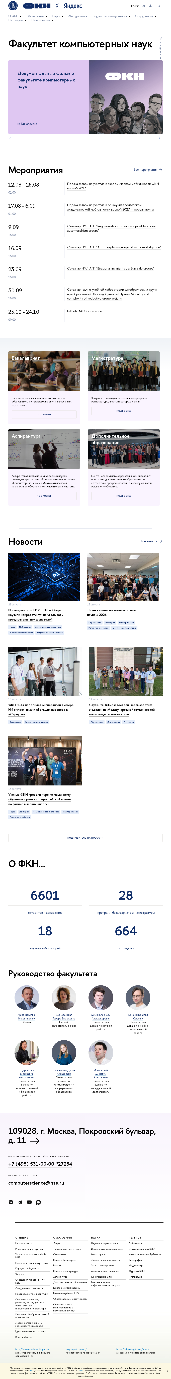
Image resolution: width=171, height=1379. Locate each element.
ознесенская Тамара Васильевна (63, 1016)
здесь (32, 1370)
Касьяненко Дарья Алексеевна (64, 1072)
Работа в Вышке (23, 1336)
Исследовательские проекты (107, 1248)
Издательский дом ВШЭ (142, 1248)
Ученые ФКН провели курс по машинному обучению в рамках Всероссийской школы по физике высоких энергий (39, 799)
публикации (25, 627)
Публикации (135, 1276)
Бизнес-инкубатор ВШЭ (66, 1293)
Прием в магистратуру (65, 1271)
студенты (129, 722)
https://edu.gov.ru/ (76, 1349)
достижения (113, 722)
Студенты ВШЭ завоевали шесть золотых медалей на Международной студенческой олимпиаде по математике (122, 709)
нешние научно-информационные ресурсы (105, 1284)
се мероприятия (145, 170)
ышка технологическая (21, 632)
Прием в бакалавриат (64, 1259)
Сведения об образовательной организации (32, 1315)
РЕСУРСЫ (135, 1237)
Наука (12, 627)
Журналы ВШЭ (137, 1271)
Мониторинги (98, 1254)
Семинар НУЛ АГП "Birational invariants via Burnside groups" (110, 268)
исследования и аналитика (48, 627)
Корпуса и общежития (27, 1268)
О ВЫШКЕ (21, 1237)
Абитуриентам (78, 16)
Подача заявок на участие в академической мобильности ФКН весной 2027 (113, 185)
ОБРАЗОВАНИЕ (63, 1237)
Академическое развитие (105, 1271)
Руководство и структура (29, 1248)
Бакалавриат (26, 358)
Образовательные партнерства (70, 1298)
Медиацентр (136, 1265)
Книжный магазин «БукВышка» (145, 1254)
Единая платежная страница (30, 1331)
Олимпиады (59, 1254)
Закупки (19, 1274)
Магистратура (107, 358)
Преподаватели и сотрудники (31, 1263)
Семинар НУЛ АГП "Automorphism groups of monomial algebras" (114, 247)
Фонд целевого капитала (29, 1288)
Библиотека (135, 1243)
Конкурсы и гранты (101, 1276)
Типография (135, 1259)
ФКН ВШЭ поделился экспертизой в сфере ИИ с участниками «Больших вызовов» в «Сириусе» (41, 709)
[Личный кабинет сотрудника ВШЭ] (150, 6)
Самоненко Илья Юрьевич (138, 1016)
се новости (149, 541)
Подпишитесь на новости (85, 837)
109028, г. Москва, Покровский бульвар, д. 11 (82, 1135)
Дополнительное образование (110, 439)
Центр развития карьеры (66, 1287)
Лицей (56, 1243)
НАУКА (95, 1237)
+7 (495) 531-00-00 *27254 (40, 1163)
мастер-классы (126, 622)
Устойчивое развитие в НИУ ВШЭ (30, 1256)
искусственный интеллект (50, 632)
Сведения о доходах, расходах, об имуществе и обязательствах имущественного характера (30, 1304)
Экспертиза (15, 722)
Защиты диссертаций (102, 1265)
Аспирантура (26, 435)
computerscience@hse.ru (36, 1182)
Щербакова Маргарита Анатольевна (27, 1073)
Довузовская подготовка (67, 1248)
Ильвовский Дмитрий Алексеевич (101, 1073)
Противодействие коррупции (31, 1293)
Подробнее (44, 414)
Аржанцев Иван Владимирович (27, 1016)
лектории (110, 622)
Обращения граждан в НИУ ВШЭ (30, 1281)
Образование (95, 622)
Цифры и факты (23, 1243)
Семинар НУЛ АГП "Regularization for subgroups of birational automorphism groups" (111, 228)
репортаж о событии (99, 628)
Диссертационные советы (105, 1259)
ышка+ (57, 1265)
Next (159, 138)
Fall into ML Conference (84, 311)
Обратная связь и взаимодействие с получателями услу (64, 1307)
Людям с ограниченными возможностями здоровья (29, 1324)
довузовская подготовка (124, 628)
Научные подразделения (104, 1243)
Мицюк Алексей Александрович (100, 1016)
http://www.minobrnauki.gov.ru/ (32, 1349)
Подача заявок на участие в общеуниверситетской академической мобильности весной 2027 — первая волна (110, 207)
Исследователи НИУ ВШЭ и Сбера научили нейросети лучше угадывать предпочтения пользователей (35, 615)
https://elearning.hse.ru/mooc (132, 1349)
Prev (10, 138)
